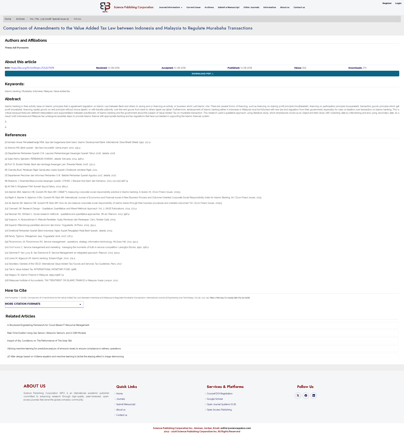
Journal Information (169, 7)
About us (284, 7)
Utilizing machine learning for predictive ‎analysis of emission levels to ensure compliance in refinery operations (64, 348)
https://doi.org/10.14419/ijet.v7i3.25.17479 (32, 67)
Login (398, 3)
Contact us (299, 7)
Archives (209, 7)
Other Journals (251, 7)
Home (8, 19)
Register (387, 3)
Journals (120, 399)
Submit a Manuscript (228, 7)
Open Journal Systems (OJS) (221, 404)
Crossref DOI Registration (219, 393)
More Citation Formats (22, 303)
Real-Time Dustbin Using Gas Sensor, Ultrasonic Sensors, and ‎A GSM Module (46, 333)
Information (269, 7)
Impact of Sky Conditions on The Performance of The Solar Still (39, 340)
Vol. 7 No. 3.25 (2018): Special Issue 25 (49, 19)
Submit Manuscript (125, 404)
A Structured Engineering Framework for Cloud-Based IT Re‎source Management (48, 325)
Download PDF (201, 73)
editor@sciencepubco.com (235, 428)
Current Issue (193, 7)
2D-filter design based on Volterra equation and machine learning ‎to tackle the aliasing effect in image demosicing (65, 356)
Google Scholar (215, 399)
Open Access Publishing (219, 410)
